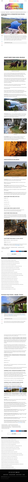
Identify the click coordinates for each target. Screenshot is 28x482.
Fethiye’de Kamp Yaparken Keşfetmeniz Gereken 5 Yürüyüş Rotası (9, 272)
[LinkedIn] (2, 41)
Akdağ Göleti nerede (7, 247)
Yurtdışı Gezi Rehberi (12, 474)
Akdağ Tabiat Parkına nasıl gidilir (5, 248)
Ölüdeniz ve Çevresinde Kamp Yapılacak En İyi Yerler (7, 270)
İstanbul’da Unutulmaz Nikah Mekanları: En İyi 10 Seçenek (8, 468)
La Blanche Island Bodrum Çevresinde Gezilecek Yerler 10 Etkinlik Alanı (10, 462)
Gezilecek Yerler (5, 474)
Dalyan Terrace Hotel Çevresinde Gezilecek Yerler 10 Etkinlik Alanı (9, 459)
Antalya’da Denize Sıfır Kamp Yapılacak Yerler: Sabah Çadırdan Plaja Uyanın (10, 442)
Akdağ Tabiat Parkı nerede (21, 247)
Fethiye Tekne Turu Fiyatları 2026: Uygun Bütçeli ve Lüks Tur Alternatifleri (10, 267)
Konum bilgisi (20, 422)
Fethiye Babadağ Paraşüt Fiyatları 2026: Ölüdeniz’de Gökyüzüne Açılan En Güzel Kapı (11, 273)
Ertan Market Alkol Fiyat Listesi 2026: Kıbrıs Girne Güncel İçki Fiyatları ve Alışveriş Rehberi (12, 275)
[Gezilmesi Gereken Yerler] (14, 1)
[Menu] (2, 1)
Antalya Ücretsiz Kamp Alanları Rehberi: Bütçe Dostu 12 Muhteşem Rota (10, 261)
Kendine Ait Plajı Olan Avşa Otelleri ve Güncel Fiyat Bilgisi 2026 (9, 276)
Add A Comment (14, 433)
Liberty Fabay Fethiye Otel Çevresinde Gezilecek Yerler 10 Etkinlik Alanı (9, 281)
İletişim (23, 474)
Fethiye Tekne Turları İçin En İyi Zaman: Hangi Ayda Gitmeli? (8, 264)
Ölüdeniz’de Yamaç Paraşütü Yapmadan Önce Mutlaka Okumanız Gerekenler (10, 269)
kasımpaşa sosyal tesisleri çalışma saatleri (13, 424)
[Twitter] (2, 39)
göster (11, 42)
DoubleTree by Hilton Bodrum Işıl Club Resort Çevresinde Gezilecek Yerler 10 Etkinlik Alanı (12, 284)
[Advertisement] (15, 50)
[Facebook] (2, 37)
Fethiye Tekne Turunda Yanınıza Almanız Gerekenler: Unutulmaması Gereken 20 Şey (11, 266)
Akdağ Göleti (3, 247)
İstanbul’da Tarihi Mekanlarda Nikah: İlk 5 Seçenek (7, 287)
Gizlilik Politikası (19, 474)
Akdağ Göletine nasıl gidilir (14, 247)
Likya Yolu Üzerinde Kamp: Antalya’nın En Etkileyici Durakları (8, 439)
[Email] (2, 45)
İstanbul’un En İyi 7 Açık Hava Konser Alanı (6, 465)
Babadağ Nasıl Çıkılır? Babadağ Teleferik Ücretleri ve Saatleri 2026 (9, 278)
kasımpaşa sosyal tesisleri (4, 424)
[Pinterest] (2, 43)
